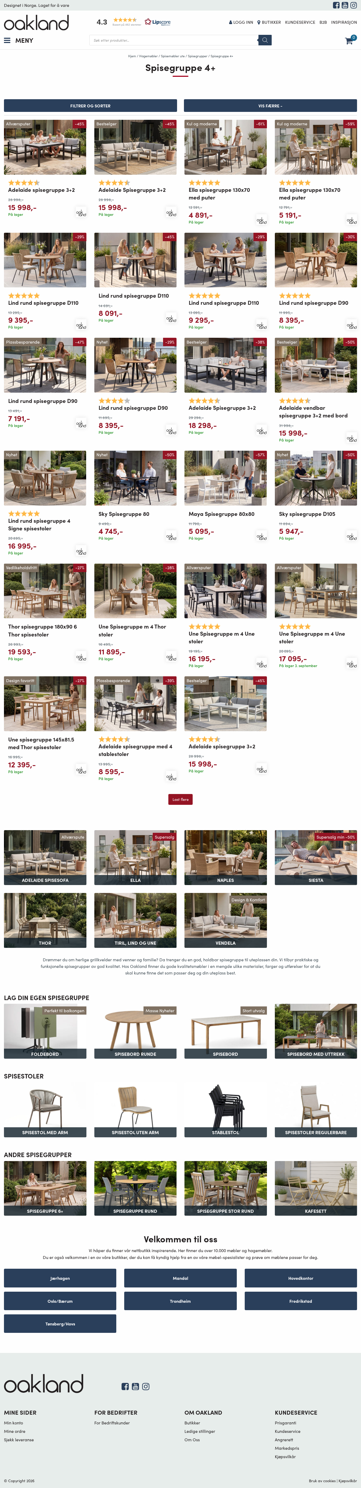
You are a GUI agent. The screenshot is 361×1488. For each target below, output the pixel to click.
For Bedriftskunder (112, 1422)
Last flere (181, 799)
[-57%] (225, 477)
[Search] (265, 40)
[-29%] (45, 259)
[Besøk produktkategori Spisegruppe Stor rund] (225, 1187)
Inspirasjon (344, 22)
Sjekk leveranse (19, 1439)
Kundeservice (300, 22)
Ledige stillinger (199, 1431)
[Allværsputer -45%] (45, 146)
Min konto (13, 1422)
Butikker (271, 22)
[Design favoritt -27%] (45, 703)
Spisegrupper (197, 56)
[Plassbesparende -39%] (135, 703)
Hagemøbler (148, 56)
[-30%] (316, 259)
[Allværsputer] (225, 590)
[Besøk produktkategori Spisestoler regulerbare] (316, 1109)
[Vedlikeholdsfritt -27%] (45, 590)
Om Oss (192, 1439)
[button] (132, 22)
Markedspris (287, 1448)
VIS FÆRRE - (270, 105)
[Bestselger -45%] (135, 146)
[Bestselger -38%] (225, 364)
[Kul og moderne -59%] (316, 146)
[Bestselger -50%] (316, 364)
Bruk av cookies (322, 1480)
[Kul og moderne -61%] (225, 146)
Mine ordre (14, 1431)
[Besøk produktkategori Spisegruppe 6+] (45, 1187)
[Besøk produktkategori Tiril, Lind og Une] (135, 920)
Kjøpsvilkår (285, 1456)
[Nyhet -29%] (135, 364)
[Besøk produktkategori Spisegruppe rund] (135, 1187)
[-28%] (135, 590)
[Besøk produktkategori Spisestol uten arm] (135, 1109)
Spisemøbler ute (173, 56)
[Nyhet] (45, 477)
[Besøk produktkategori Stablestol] (225, 1109)
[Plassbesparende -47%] (45, 364)
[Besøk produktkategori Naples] (225, 857)
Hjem (132, 56)
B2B (323, 22)
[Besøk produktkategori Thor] (45, 920)
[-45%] (135, 259)
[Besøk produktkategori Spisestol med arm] (45, 1109)
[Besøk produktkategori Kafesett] (316, 1187)
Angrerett (284, 1439)
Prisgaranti (285, 1422)
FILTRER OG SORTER (90, 105)
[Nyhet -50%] (135, 477)
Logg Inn (243, 22)
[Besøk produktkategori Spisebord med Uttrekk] (316, 1030)
